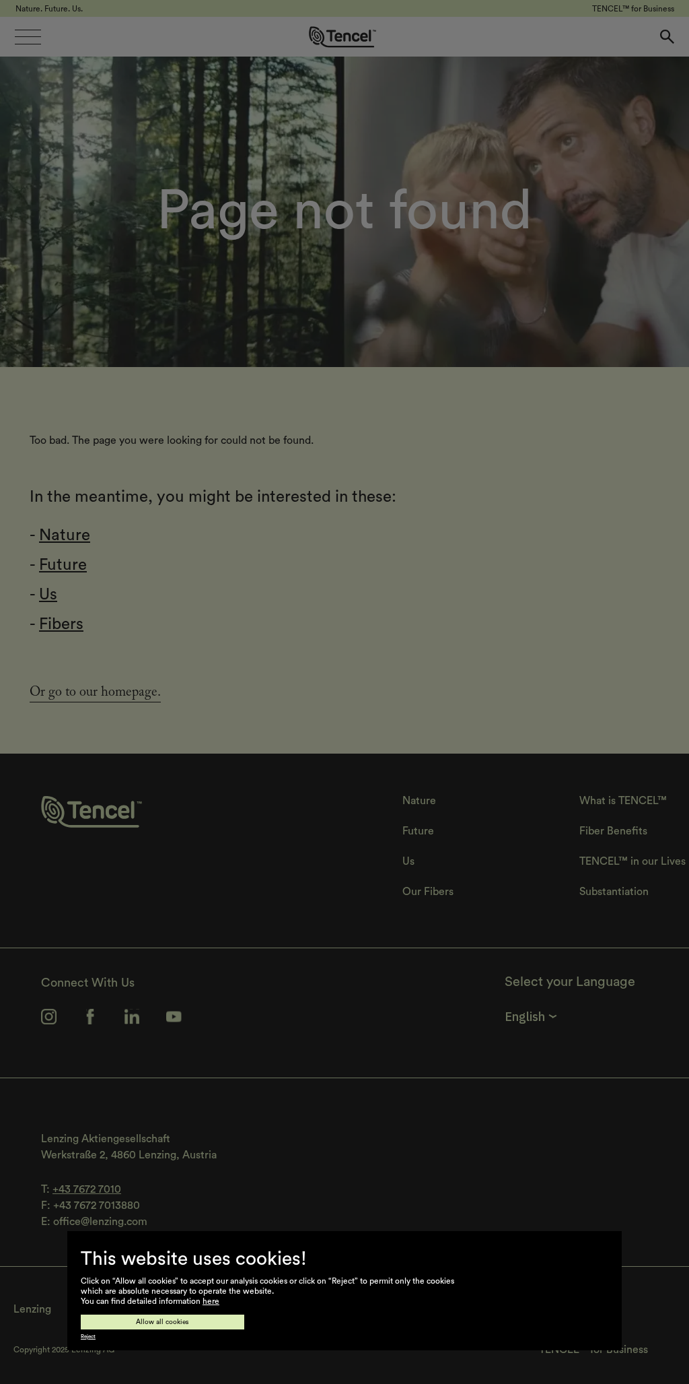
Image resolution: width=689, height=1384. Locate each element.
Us (48, 595)
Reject (88, 1337)
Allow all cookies (162, 1322)
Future (63, 565)
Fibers (61, 624)
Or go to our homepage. (95, 693)
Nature (64, 535)
